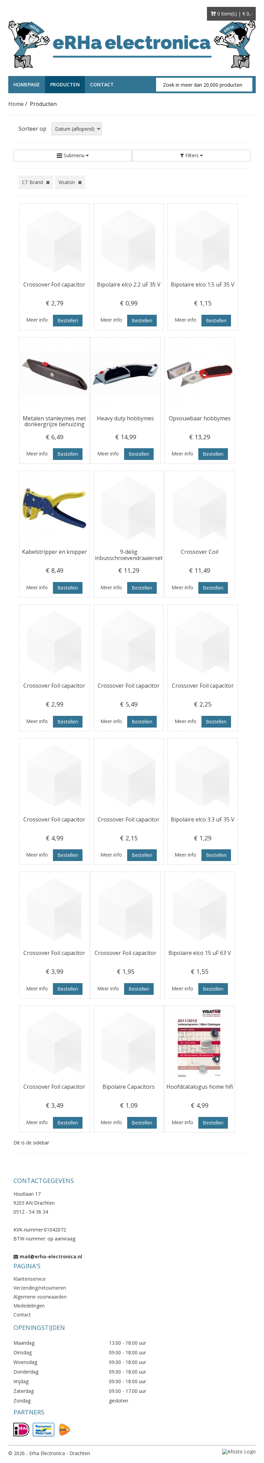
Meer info (37, 319)
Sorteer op (32, 128)
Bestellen (67, 320)
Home (16, 104)
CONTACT (102, 84)
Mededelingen (29, 1305)
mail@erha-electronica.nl (51, 1256)
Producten (65, 84)
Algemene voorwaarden (40, 1296)
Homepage (26, 84)
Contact (22, 1314)
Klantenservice (29, 1279)
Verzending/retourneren (39, 1287)
